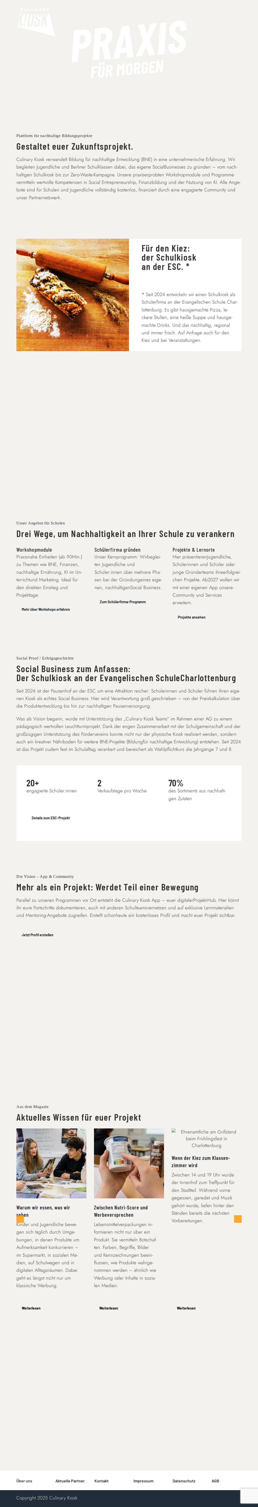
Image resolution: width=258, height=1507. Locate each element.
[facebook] (174, 1496)
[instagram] (182, 1496)
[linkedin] (190, 1496)
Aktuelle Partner (70, 1480)
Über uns (24, 1480)
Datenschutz (184, 1480)
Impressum (143, 1480)
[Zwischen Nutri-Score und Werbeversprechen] (129, 1163)
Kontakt (101, 1480)
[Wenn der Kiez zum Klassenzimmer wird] (207, 1138)
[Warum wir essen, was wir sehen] (51, 1163)
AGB (215, 1480)
